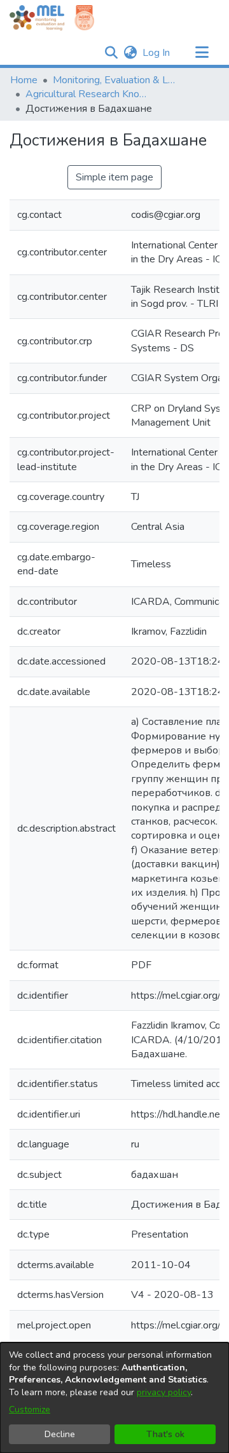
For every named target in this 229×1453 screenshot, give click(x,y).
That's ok (165, 1434)
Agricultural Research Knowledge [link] (89, 94)
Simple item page (114, 177)
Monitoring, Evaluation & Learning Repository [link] (116, 80)
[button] (111, 52)
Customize (29, 1409)
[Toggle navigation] (201, 53)
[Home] (37, 17)
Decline (60, 1434)
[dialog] (114, 1397)
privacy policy (164, 1392)
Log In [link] (156, 53)
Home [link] (24, 80)
